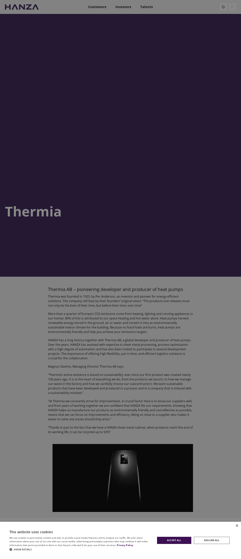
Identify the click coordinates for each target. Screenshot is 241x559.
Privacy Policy (125, 545)
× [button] (236, 525)
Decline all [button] (211, 540)
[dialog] (120, 540)
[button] (81, 549)
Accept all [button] (174, 540)
